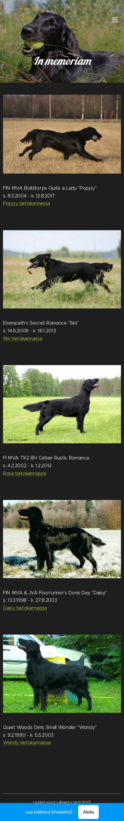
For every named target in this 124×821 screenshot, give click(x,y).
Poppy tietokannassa (26, 203)
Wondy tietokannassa (27, 742)
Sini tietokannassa (22, 338)
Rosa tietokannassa (24, 473)
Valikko (115, 19)
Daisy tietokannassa (25, 608)
